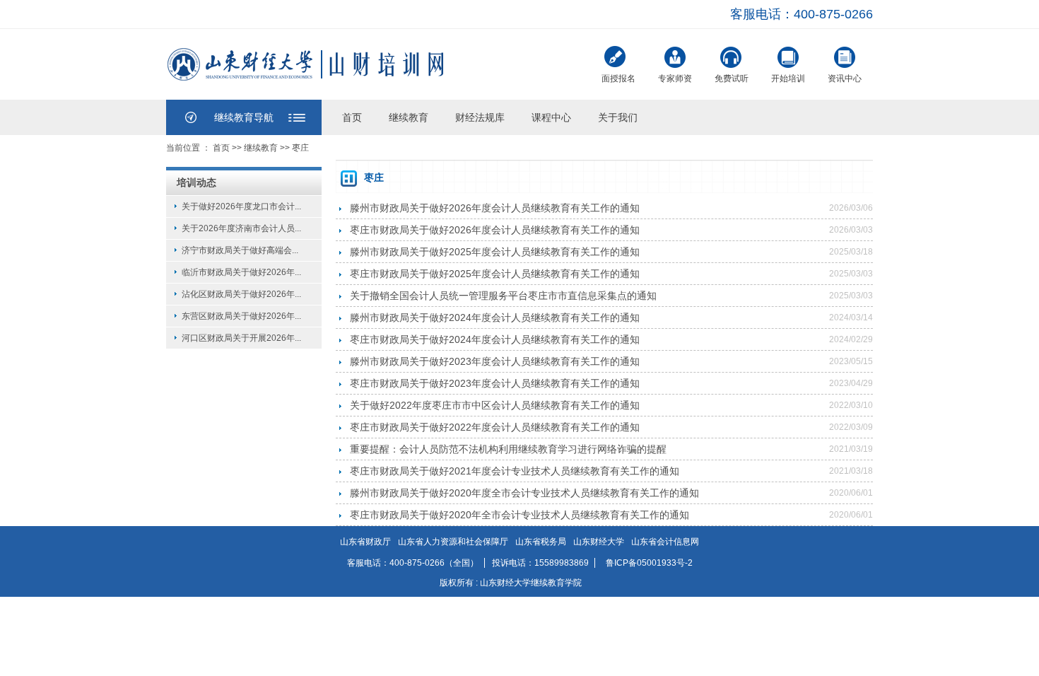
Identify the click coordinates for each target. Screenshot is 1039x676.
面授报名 (618, 78)
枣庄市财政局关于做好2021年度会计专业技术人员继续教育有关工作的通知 (514, 471)
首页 (352, 117)
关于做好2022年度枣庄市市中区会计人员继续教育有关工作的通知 (495, 405)
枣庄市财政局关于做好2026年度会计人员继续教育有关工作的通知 (495, 229)
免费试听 (732, 78)
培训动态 (196, 182)
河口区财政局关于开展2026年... (241, 338)
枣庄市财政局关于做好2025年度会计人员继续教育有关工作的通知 (495, 273)
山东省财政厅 (365, 542)
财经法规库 (480, 117)
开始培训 (788, 78)
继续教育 (408, 117)
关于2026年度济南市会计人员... (241, 228)
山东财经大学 (598, 542)
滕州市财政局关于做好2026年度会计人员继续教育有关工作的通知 (495, 208)
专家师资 (675, 78)
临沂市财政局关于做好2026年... (241, 272)
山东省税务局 (540, 542)
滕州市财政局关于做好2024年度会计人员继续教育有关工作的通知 (495, 317)
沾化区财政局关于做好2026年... (241, 294)
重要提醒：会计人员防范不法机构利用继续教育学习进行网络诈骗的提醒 (508, 449)
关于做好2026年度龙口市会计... (241, 206)
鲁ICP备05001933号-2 (649, 563)
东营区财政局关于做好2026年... (241, 316)
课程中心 (551, 117)
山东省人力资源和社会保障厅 (453, 542)
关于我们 (618, 117)
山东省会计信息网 (665, 542)
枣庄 (300, 148)
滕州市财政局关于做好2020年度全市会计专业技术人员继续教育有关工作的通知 (524, 493)
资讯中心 (845, 78)
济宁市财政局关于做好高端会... (240, 250)
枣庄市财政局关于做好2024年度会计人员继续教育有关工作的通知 (495, 339)
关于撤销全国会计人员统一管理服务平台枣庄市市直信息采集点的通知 (503, 295)
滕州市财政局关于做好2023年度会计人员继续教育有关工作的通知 (495, 361)
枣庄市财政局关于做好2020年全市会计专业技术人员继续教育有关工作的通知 (519, 514)
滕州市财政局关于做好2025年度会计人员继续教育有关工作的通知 (495, 251)
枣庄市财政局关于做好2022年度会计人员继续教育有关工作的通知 (495, 427)
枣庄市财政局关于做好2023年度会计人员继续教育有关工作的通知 (495, 383)
